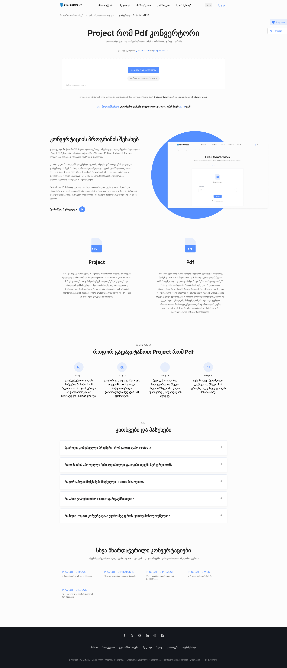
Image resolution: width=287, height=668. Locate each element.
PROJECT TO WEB (199, 571)
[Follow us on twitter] (132, 636)
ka (207, 5)
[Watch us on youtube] (139, 636)
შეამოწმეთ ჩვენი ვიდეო (63, 209)
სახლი (94, 647)
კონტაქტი (195, 659)
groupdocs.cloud (160, 50)
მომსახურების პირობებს (164, 97)
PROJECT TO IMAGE (74, 571)
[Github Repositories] (155, 636)
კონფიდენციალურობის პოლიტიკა (192, 97)
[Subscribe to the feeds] (162, 636)
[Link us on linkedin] (147, 636)
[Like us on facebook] (124, 636)
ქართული (212, 659)
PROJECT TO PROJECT (160, 571)
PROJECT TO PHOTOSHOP (120, 571)
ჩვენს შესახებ (183, 5)
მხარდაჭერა (143, 5)
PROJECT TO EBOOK (74, 589)
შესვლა (221, 5)
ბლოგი (159, 647)
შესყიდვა (125, 5)
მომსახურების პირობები (176, 659)
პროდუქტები (106, 5)
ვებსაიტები (163, 5)
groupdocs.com (143, 50)
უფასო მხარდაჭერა (128, 647)
